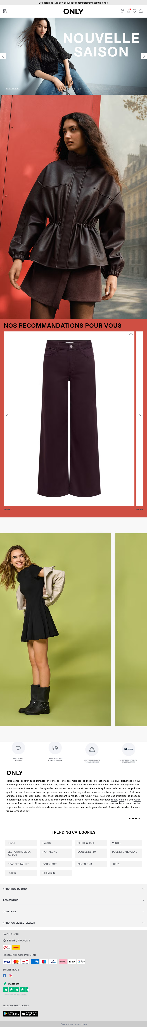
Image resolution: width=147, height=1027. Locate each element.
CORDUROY (49, 864)
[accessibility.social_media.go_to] (4, 976)
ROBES (12, 873)
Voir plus (135, 818)
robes (114, 799)
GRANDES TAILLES (18, 864)
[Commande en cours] (141, 11)
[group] (69, 423)
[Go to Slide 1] (67, 89)
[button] (69, 418)
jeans (121, 799)
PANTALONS (49, 851)
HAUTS (46, 843)
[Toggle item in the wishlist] (131, 335)
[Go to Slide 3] (79, 89)
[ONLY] (73, 13)
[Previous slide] (3, 56)
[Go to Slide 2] (73, 89)
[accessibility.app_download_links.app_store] (30, 1016)
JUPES (115, 864)
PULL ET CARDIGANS (124, 851)
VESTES (116, 843)
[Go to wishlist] (134, 11)
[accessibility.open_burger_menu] (5, 11)
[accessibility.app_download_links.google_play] (12, 1016)
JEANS (11, 843)
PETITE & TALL (85, 843)
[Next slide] (144, 56)
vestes (137, 799)
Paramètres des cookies (73, 1024)
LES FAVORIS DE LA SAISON (19, 853)
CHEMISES (48, 873)
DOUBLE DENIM (86, 851)
